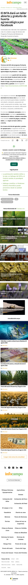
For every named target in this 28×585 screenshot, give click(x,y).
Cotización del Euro (20, 499)
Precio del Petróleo (20, 553)
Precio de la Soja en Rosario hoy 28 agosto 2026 (13, 450)
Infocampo (3, 7)
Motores (7, 517)
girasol (17, 562)
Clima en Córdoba (21, 528)
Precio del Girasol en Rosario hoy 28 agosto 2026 (14, 429)
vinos (8, 567)
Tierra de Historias (20, 517)
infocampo (4, 223)
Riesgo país (19, 564)
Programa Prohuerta (7, 202)
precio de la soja (5, 564)
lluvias (7, 521)
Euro (17, 559)
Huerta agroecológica (17, 7)
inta (16, 199)
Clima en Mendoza (20, 532)
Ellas (20, 508)
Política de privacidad (14, 480)
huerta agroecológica (7, 199)
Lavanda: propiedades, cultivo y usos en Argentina (11, 292)
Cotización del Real (20, 503)
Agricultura (21, 490)
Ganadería (7, 512)
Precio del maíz (7, 548)
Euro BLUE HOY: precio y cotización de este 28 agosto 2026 (13, 364)
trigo (12, 562)
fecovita (3, 567)
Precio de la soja (20, 544)
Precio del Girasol (7, 553)
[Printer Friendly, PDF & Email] (26, 140)
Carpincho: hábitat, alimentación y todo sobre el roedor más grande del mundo (14, 237)
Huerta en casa (21, 512)
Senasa (20, 494)
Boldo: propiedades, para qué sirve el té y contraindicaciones (12, 275)
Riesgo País (7, 544)
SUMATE (14, 164)
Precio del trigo (21, 548)
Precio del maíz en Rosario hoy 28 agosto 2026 (13, 386)
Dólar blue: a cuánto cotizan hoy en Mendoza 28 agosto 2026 (14, 342)
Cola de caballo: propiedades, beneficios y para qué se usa (13, 219)
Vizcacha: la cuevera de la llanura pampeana (12, 309)
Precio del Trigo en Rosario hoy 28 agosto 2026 (13, 407)
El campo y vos (9, 7)
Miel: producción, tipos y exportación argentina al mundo (13, 254)
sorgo (13, 564)
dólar (13, 559)
